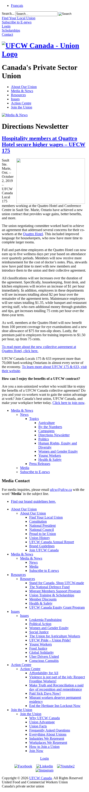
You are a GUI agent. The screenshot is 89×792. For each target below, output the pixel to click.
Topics (34, 419)
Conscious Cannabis (44, 661)
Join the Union (21, 107)
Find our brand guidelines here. (33, 501)
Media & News (22, 91)
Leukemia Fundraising (45, 620)
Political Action (40, 624)
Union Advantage (42, 722)
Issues (15, 99)
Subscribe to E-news (35, 472)
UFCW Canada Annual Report (51, 542)
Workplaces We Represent (48, 742)
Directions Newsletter (54, 435)
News (24, 414)
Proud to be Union (42, 534)
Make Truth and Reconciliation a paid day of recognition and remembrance (56, 687)
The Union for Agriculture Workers (54, 636)
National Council (41, 530)
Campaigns (46, 431)
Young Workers (49, 455)
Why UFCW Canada (44, 718)
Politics (43, 439)
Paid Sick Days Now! (45, 693)
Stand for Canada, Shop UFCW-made (56, 583)
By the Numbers (50, 427)
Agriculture (46, 423)
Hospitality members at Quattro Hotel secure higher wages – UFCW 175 (43, 144)
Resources (18, 95)
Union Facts (38, 726)
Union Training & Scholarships (51, 595)
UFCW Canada (40, 778)
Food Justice (38, 648)
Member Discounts (43, 599)
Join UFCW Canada (44, 550)
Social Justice (39, 632)
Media (24, 468)
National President (42, 525)
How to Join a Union (44, 747)
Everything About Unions (47, 734)
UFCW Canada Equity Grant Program (57, 607)
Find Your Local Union (46, 517)
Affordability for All (43, 673)
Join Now (36, 751)
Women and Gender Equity (58, 451)
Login (44, 758)
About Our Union (24, 87)
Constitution (38, 521)
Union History (39, 538)
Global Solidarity (41, 652)
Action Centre (21, 103)
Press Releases (39, 464)
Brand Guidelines (42, 546)
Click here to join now (68, 403)
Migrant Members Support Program (55, 591)
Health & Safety (50, 460)
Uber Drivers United (44, 656)
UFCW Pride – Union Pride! (50, 640)
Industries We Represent (46, 738)
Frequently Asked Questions (49, 730)
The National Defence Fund (49, 587)
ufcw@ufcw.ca (61, 490)
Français (17, 6)
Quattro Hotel (33, 234)
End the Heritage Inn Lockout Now (55, 706)
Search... (8, 13)
